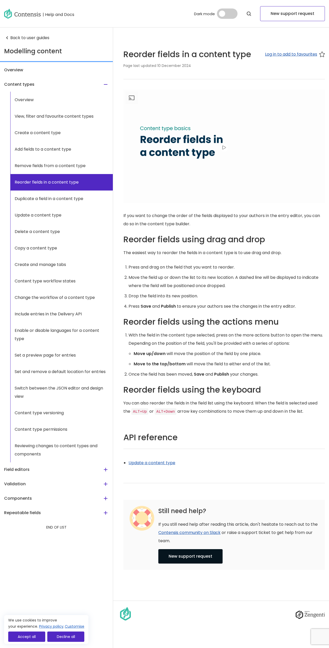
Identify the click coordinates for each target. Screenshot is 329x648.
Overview (24, 100)
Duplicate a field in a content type (49, 199)
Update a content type (38, 215)
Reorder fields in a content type (47, 182)
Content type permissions (41, 429)
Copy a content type (36, 248)
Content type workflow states (45, 281)
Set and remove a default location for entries (60, 372)
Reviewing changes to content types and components (56, 450)
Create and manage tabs (40, 264)
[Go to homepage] (22, 13)
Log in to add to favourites (291, 54)
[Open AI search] (249, 13)
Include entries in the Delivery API (48, 314)
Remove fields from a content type (50, 166)
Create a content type (38, 133)
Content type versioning (39, 413)
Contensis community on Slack (189, 532)
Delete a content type (37, 232)
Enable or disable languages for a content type (57, 334)
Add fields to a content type (43, 149)
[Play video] (224, 147)
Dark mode (204, 14)
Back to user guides (29, 38)
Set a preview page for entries (45, 355)
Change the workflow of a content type (55, 297)
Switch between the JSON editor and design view (59, 392)
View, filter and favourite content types (54, 116)
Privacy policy (51, 626)
